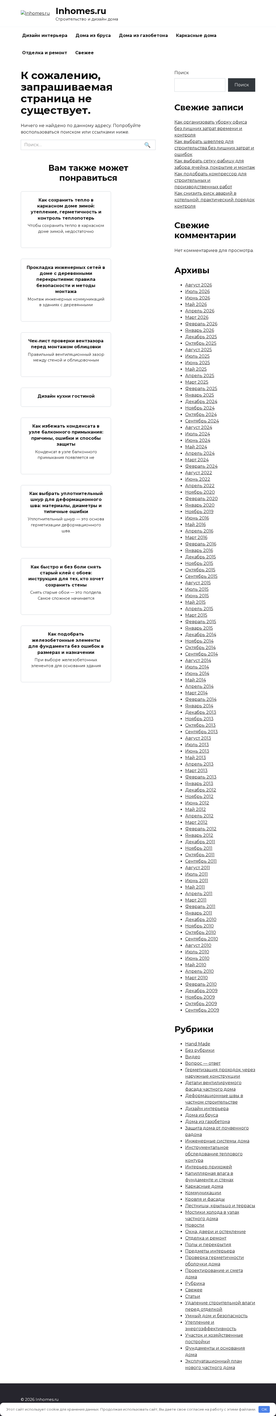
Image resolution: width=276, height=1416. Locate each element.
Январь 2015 (199, 628)
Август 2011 (197, 867)
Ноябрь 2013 (199, 718)
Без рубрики (200, 1050)
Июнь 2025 (197, 362)
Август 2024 (198, 427)
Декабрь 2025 (201, 336)
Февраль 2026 (201, 323)
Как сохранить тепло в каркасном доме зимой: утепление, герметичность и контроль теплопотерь (66, 208)
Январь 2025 (199, 395)
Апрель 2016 (199, 531)
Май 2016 (195, 524)
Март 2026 (196, 317)
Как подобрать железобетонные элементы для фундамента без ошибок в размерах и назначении (66, 643)
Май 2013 (195, 757)
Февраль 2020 (201, 498)
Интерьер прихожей (208, 1166)
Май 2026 (196, 304)
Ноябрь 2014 (199, 641)
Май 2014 (195, 680)
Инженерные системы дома (217, 1141)
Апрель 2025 (199, 375)
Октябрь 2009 (201, 1003)
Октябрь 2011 (200, 854)
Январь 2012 (199, 835)
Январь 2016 (199, 550)
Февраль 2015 (200, 621)
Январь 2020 (200, 505)
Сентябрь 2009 (202, 1010)
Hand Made (197, 1043)
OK (264, 1409)
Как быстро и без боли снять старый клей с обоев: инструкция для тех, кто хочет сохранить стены (66, 575)
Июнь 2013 (197, 751)
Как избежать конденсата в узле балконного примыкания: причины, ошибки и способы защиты (66, 435)
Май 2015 (195, 602)
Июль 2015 (197, 589)
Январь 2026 (199, 330)
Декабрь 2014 (200, 634)
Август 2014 (198, 660)
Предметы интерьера (210, 1251)
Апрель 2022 (200, 485)
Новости (194, 1225)
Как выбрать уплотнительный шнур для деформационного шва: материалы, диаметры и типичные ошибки (66, 502)
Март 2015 (196, 615)
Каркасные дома (196, 35)
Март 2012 (196, 822)
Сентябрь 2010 (201, 938)
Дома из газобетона (143, 35)
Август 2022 (198, 472)
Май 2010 (195, 964)
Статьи (192, 1296)
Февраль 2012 (200, 828)
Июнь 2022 (197, 479)
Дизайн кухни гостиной (66, 396)
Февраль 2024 (201, 466)
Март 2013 (196, 770)
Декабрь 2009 (201, 990)
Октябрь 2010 (200, 932)
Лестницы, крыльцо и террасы (220, 1205)
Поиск (181, 72)
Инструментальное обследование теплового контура (214, 1154)
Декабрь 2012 (200, 790)
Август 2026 (198, 285)
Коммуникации (203, 1192)
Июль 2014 (197, 667)
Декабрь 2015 (200, 556)
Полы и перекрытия (208, 1244)
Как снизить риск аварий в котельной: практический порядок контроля (214, 200)
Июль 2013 (197, 744)
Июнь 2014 (197, 673)
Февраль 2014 (200, 699)
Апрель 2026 (199, 310)
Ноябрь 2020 (200, 492)
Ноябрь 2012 (199, 796)
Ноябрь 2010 (199, 926)
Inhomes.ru (81, 11)
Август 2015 (198, 582)
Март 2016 (196, 537)
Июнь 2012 (197, 803)
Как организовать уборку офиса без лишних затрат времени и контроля (210, 129)
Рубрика (195, 1283)
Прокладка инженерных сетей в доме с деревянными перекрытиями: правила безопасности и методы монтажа (66, 279)
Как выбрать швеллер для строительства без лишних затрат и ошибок (214, 148)
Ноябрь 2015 (199, 563)
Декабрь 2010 (200, 919)
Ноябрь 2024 (200, 408)
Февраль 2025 (201, 388)
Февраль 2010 (201, 984)
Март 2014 (196, 692)
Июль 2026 (197, 291)
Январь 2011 (198, 913)
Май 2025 (196, 369)
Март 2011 (195, 900)
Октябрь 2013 (200, 725)
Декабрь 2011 (200, 841)
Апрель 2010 (199, 971)
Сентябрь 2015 (201, 576)
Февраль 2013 (200, 777)
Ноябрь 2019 (199, 511)
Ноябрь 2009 (200, 997)
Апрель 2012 (199, 815)
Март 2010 (196, 977)
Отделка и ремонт (44, 52)
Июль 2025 (197, 356)
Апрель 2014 (199, 686)
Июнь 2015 (197, 595)
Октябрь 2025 (200, 343)
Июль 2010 (197, 951)
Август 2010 (198, 945)
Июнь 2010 (197, 958)
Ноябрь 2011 (198, 848)
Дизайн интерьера (44, 35)
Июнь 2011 (196, 880)
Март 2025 (196, 382)
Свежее (84, 52)
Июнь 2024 (197, 440)
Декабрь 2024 (201, 401)
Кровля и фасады (205, 1199)
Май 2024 (196, 446)
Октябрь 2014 (200, 647)
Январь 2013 (199, 783)
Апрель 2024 (200, 453)
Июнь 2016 (197, 518)
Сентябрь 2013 (201, 731)
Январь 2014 (199, 705)
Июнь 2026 (197, 298)
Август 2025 (198, 349)
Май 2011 (195, 887)
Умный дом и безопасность (216, 1315)
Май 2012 (195, 809)
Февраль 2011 (200, 906)
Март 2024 (197, 459)
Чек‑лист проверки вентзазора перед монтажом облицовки (66, 343)
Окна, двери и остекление (215, 1231)
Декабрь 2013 (200, 712)
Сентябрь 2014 (201, 654)
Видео (192, 1056)
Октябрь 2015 (200, 569)
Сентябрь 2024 (202, 421)
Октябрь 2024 (201, 414)
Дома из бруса (93, 35)
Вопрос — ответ (202, 1063)
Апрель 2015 (199, 608)
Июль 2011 (196, 874)
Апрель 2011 (198, 893)
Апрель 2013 (199, 764)
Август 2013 (198, 738)
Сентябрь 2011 (201, 861)
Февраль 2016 (200, 544)
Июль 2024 (197, 433)
